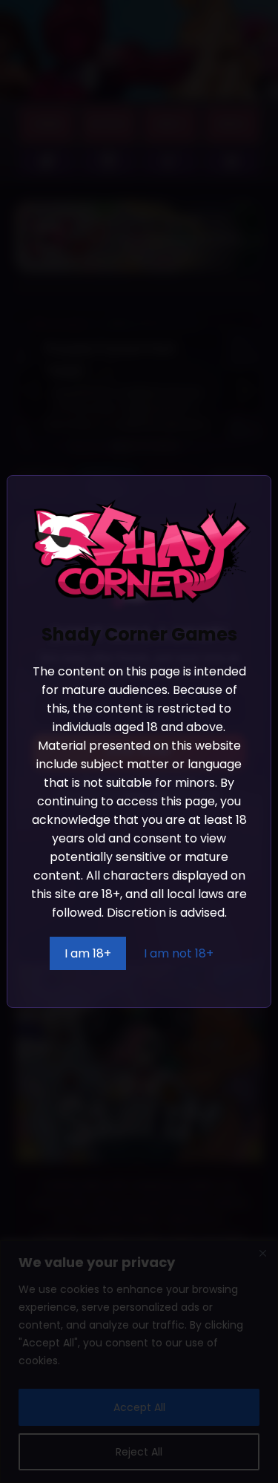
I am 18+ (87, 953)
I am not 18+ (179, 953)
